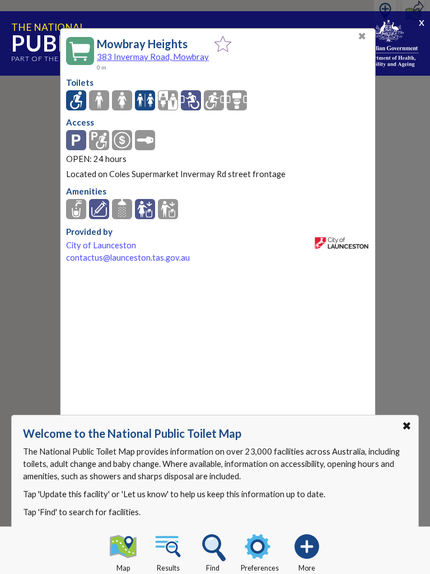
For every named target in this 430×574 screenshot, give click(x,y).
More (306, 568)
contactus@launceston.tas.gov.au (128, 257)
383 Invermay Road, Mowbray (153, 57)
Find (212, 568)
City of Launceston (101, 245)
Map (123, 568)
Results (168, 568)
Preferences (260, 568)
